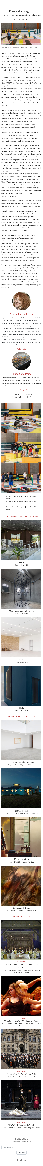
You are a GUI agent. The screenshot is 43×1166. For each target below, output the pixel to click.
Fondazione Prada (22, 374)
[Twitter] (21, 1160)
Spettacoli (21, 962)
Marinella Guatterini (21, 19)
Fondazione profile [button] (22, 390)
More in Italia (21, 916)
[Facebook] (17, 1160)
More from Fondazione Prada (21, 516)
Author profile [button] (21, 349)
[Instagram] (25, 1160)
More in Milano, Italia (21, 716)
